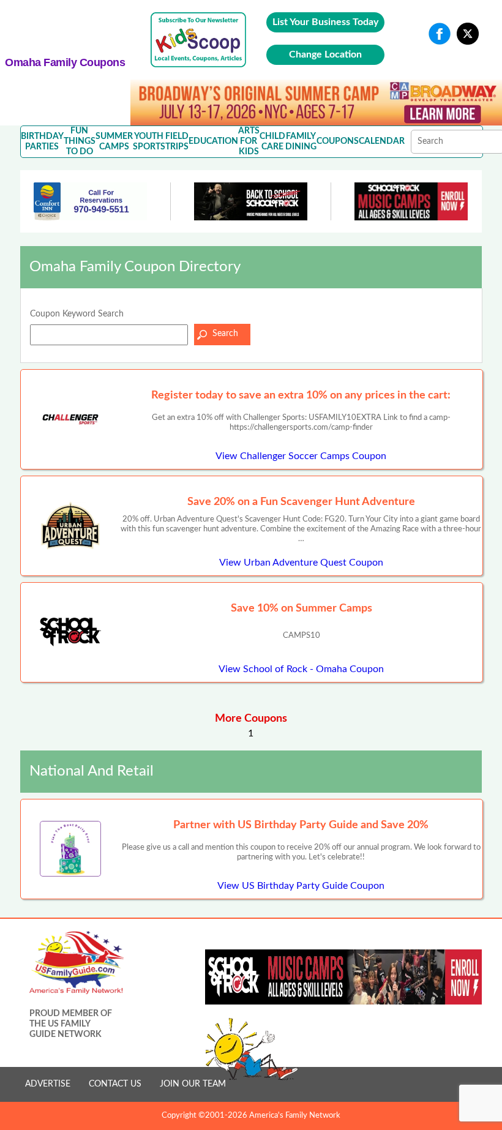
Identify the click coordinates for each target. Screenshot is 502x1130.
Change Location (325, 54)
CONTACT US (115, 1084)
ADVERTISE (47, 1084)
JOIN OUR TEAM (193, 1084)
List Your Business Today (325, 22)
